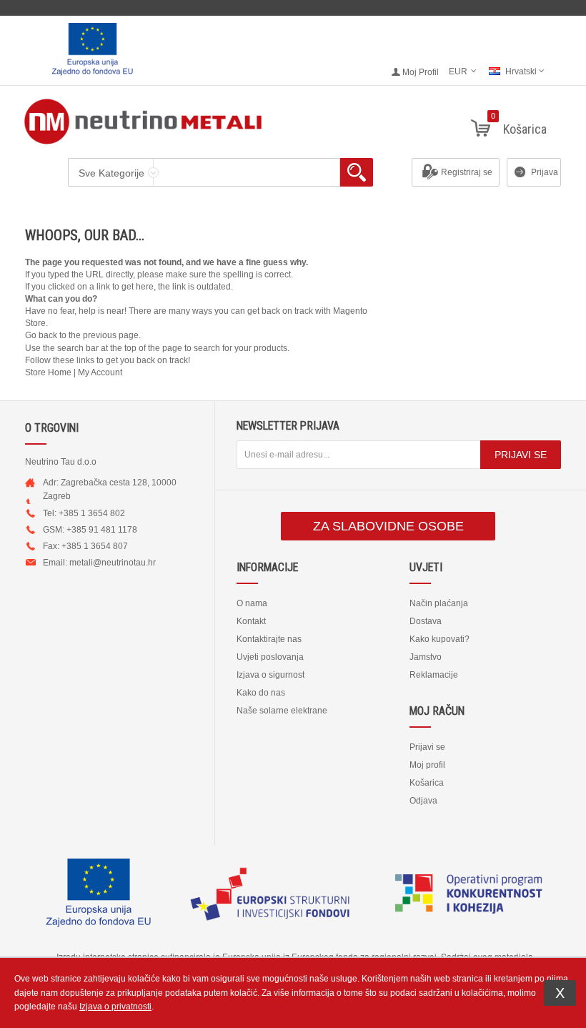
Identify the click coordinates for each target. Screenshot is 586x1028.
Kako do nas (261, 693)
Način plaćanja (438, 603)
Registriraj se (466, 172)
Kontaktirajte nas (269, 639)
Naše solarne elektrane (282, 711)
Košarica (426, 783)
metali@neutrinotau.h (111, 563)
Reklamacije (433, 675)
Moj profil (427, 765)
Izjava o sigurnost (270, 675)
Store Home (48, 372)
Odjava (423, 801)
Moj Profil (420, 72)
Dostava (425, 621)
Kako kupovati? (439, 639)
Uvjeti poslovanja (270, 657)
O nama (252, 603)
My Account (100, 372)
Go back (41, 335)
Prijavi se (427, 747)
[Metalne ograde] (293, 121)
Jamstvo (425, 657)
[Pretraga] (356, 172)
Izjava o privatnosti (115, 1007)
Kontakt (251, 621)
